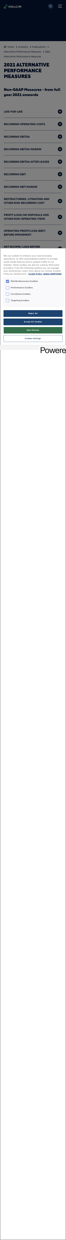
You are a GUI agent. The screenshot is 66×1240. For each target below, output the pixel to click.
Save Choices (33, 330)
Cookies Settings (33, 338)
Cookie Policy (35, 274)
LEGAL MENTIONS (52, 274)
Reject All (33, 313)
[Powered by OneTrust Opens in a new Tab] (52, 348)
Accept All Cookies (33, 322)
